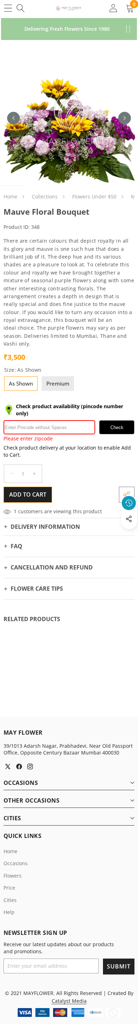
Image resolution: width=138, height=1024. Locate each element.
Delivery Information (45, 527)
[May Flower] (68, 8)
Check (116, 427)
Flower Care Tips (37, 588)
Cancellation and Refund (52, 567)
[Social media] (129, 519)
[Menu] (8, 8)
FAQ (16, 546)
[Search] (20, 8)
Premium (57, 383)
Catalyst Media (69, 1000)
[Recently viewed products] (129, 503)
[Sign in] (113, 8)
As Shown (21, 383)
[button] (129, 535)
